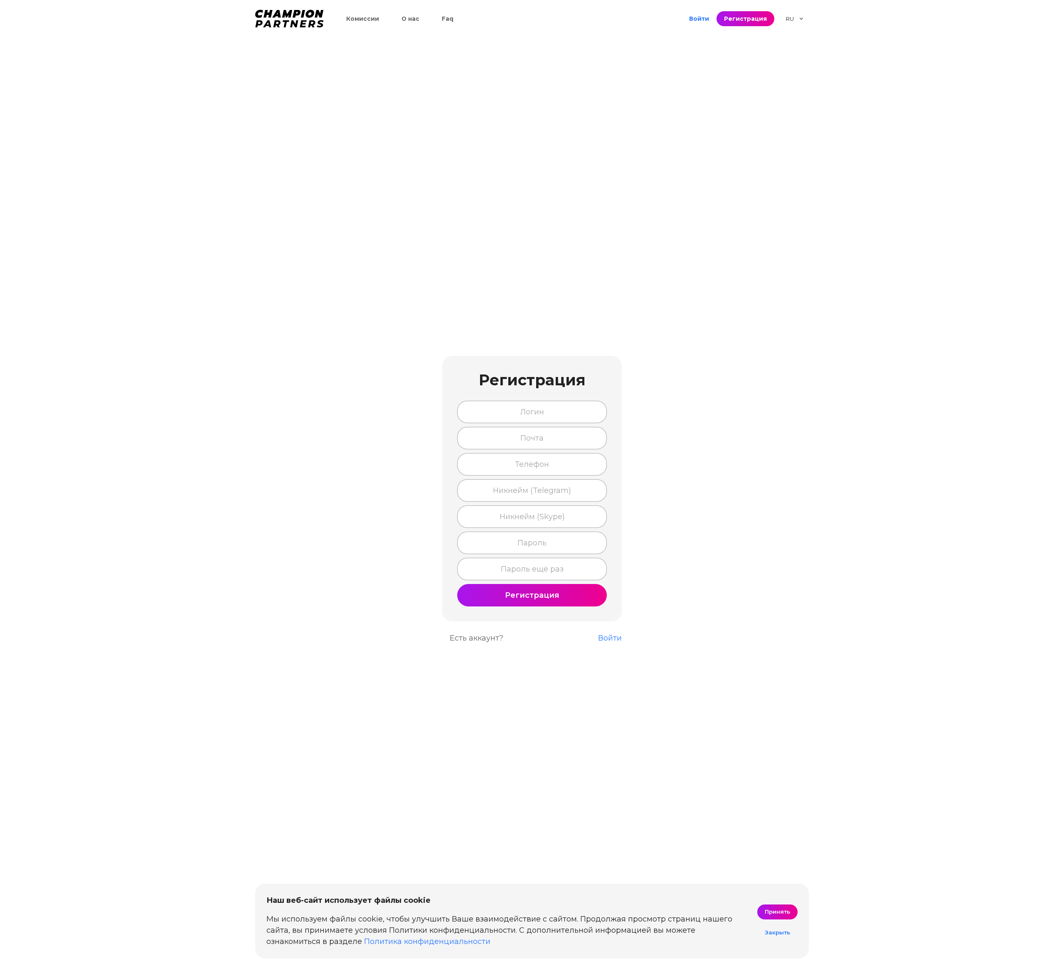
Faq (447, 18)
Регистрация (745, 18)
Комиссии (362, 18)
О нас (410, 18)
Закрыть (777, 932)
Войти (699, 18)
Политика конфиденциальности (427, 941)
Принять (777, 911)
